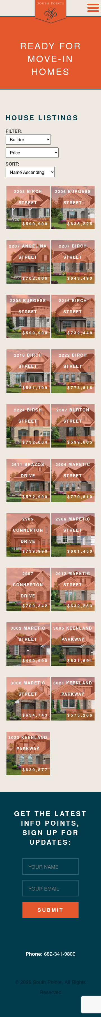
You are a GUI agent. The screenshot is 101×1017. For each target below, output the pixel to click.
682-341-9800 (59, 953)
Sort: (12, 164)
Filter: (14, 131)
